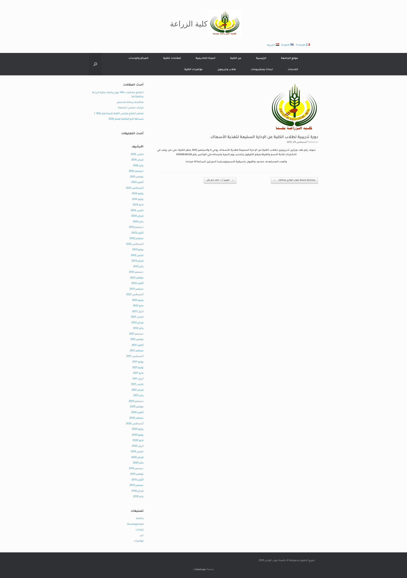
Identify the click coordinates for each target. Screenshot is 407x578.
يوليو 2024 (138, 193)
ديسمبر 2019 (136, 468)
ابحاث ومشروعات (262, 69)
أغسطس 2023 (135, 244)
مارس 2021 (137, 384)
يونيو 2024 (138, 199)
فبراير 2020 (137, 457)
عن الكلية (235, 58)
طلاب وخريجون (226, 69)
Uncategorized (135, 524)
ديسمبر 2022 (136, 272)
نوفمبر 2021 (137, 339)
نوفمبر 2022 (137, 278)
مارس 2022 (137, 317)
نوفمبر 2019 (137, 474)
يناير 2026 (138, 166)
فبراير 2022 (137, 323)
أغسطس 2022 (135, 294)
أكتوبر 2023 (137, 233)
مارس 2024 (137, 210)
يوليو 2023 (138, 250)
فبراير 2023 (137, 261)
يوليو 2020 (138, 429)
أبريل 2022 (138, 311)
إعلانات (139, 530)
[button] (95, 64)
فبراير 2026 (137, 160)
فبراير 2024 (137, 216)
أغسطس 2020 (135, 424)
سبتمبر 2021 (137, 351)
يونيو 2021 (138, 367)
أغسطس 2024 (135, 188)
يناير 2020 (138, 463)
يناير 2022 (138, 328)
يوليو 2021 (138, 362)
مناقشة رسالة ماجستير (130, 102)
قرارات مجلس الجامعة (131, 108)
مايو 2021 (138, 373)
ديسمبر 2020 (136, 401)
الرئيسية (261, 58)
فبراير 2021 (138, 390)
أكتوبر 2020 (137, 412)
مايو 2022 (138, 306)
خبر (142, 535)
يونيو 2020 (138, 435)
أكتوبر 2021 (138, 345)
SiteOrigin (200, 570)
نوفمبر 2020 (137, 407)
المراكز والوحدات (138, 58)
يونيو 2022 (138, 300)
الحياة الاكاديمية (205, 58)
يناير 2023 (138, 266)
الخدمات (293, 69)
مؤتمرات (139, 541)
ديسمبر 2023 (136, 227)
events (140, 518)
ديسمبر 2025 (136, 171)
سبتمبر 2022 (137, 289)
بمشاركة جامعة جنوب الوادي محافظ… (294, 180)
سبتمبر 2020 (136, 418)
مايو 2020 (138, 440)
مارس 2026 (137, 154)
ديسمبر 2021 (136, 334)
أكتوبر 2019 (137, 480)
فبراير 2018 (137, 491)
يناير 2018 (138, 496)
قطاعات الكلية (172, 58)
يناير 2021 (138, 395)
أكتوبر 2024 (137, 182)
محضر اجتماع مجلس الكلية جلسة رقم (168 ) (119, 113)
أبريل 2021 (138, 379)
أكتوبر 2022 (137, 283)
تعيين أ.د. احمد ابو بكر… (220, 180)
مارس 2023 (137, 255)
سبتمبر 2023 (137, 238)
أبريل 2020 (138, 446)
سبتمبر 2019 (137, 485)
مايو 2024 (138, 205)
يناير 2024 (138, 222)
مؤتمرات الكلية (193, 69)
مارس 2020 (137, 452)
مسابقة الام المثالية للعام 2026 (126, 119)
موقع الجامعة (289, 58)
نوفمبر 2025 (137, 177)
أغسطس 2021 (135, 356)
